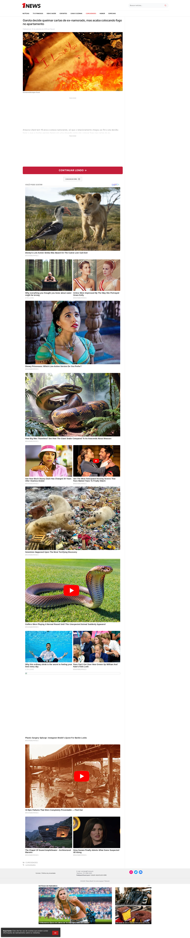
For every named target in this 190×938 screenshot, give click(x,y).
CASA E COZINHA (76, 13)
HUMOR (102, 13)
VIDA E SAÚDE (51, 13)
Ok (55, 933)
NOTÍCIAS (26, 13)
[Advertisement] (73, 113)
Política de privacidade (49, 873)
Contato (38, 873)
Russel (52, 29)
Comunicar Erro (71, 179)
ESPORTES (63, 13)
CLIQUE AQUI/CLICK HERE (99, 875)
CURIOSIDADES (91, 13)
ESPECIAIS (112, 13)
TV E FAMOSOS (38, 13)
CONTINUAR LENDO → (73, 170)
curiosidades (30, 865)
